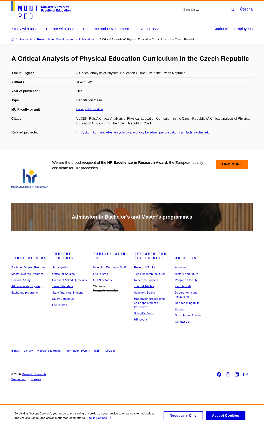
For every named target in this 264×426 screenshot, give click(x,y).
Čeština (246, 9)
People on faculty (186, 280)
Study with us (28, 258)
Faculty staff (183, 286)
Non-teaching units (187, 302)
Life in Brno (59, 305)
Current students (63, 256)
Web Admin (18, 379)
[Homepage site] (41, 10)
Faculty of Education (89, 109)
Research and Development (150, 256)
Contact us (182, 321)
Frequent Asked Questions (69, 280)
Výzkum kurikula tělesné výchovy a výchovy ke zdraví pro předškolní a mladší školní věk (144, 132)
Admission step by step (26, 286)
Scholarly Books (144, 292)
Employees (243, 29)
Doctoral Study (21, 280)
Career (179, 309)
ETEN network (102, 280)
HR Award (140, 319)
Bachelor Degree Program (28, 267)
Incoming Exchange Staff (109, 267)
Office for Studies (63, 273)
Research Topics (145, 267)
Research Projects (146, 280)
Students (220, 29)
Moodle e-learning (49, 350)
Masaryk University (34, 374)
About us (185, 258)
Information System (77, 350)
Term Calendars (62, 286)
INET (97, 350)
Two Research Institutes (149, 273)
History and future (186, 273)
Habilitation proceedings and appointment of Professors (149, 303)
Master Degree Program (27, 273)
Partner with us (109, 256)
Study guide (60, 267)
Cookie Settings (96, 417)
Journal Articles (144, 286)
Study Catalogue (63, 298)
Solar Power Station (188, 315)
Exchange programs (24, 292)
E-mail (15, 350)
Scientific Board (144, 313)
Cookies (110, 350)
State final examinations (67, 292)
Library (28, 350)
